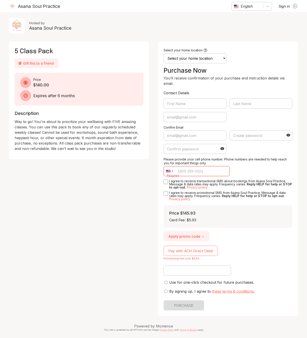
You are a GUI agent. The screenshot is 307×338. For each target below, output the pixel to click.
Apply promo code (184, 236)
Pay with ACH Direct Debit (190, 251)
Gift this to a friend (38, 63)
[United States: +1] (169, 171)
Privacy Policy (167, 330)
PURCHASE (184, 305)
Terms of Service (188, 330)
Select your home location (183, 50)
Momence (164, 326)
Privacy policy (197, 187)
